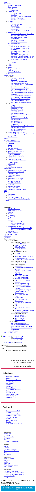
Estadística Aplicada (20, 248)
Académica (14, 15)
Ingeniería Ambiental (17, 110)
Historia (10, 67)
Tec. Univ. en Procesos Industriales (20, 97)
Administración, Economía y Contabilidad (22, 34)
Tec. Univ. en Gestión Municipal (20, 88)
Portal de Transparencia (10, 332)
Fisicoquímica (18, 274)
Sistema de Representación (22, 285)
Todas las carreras (12, 137)
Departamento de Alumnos (15, 210)
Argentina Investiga (9, 476)
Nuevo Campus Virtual (10, 234)
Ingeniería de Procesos (21, 299)
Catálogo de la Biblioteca (18, 224)
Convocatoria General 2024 (15, 178)
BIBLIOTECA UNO (17, 221)
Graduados (11, 157)
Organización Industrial (21, 294)
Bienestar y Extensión (10, 140)
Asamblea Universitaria (14, 5)
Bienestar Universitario (14, 141)
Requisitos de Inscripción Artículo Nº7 (21, 228)
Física (16, 250)
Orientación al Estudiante (15, 149)
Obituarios (10, 73)
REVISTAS (11, 195)
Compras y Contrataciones (15, 69)
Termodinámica (19, 301)
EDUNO (6, 192)
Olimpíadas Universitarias (15, 167)
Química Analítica (20, 320)
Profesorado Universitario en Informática (22, 126)
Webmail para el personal (11, 465)
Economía (17, 253)
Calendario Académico (14, 209)
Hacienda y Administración (18, 19)
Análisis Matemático (20, 244)
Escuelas (10, 21)
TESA (16, 296)
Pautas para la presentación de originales (19, 199)
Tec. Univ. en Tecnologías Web (19, 100)
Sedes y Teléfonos (9, 458)
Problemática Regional (21, 258)
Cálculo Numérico (20, 247)
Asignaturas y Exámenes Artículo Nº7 (21, 229)
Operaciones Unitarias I (21, 275)
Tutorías (8, 422)
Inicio (5, 2)
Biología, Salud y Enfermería (19, 35)
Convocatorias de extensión (18, 161)
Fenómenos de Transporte (22, 283)
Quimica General (19, 315)
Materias (10, 213)
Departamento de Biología (18, 323)
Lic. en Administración (17, 113)
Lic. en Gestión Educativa (18, 129)
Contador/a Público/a (17, 111)
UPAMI (10, 146)
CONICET (7, 477)
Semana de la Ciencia (14, 175)
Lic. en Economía (16, 119)
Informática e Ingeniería (17, 40)
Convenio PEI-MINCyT (14, 186)
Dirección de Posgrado (14, 43)
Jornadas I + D (12, 176)
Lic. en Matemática (16, 130)
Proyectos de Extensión (14, 159)
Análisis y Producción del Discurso (24, 259)
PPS (16, 304)
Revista (10, 165)
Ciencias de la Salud (16, 24)
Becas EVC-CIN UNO (14, 183)
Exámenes (10, 212)
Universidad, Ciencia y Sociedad (24, 256)
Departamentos (12, 32)
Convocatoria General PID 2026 (17, 170)
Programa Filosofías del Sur (14, 423)
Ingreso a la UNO (11, 381)
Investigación (8, 168)
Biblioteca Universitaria (12, 394)
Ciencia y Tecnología (17, 18)
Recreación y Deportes (14, 154)
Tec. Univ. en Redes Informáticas (20, 99)
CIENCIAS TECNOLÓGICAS (20, 30)
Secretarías (11, 11)
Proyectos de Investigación (13, 415)
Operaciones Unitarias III (22, 278)
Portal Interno (8, 466)
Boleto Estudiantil (13, 232)
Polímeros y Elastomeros (21, 312)
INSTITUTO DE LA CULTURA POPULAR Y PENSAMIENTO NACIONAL (20, 48)
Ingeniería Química (16, 108)
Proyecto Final (19, 297)
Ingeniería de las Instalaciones (23, 302)
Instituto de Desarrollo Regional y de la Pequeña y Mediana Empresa (22, 58)
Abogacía (14, 105)
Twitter (6, 462)
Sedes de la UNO (11, 392)
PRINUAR (11, 184)
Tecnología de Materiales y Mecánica (25, 310)
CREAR (13, 62)
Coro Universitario (13, 148)
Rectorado (10, 8)
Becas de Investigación (14, 181)
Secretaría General (16, 13)
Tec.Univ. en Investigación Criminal (21, 102)
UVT (5, 191)
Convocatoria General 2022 (15, 180)
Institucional (7, 3)
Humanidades (15, 26)
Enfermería (14, 80)
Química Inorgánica (20, 316)
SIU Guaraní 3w (11, 383)
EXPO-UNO (11, 164)
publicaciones (11, 194)
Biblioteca (10, 220)
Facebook (7, 460)
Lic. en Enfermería (16, 121)
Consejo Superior (12, 7)
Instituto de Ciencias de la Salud (20, 54)
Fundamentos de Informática (22, 263)
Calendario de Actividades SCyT (17, 189)
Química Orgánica (20, 318)
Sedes (9, 64)
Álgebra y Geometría (20, 245)
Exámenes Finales (11, 386)
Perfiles (10, 65)
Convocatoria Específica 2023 (16, 173)
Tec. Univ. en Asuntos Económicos (21, 95)
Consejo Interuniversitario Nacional (14, 474)
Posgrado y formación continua (16, 132)
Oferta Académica (9, 75)
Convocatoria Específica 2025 (16, 172)
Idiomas (10, 145)
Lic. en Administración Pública (19, 118)
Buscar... (3, 345)
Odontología (14, 124)
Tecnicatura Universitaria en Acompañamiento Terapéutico (19, 82)
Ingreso (6, 138)
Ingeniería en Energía (17, 107)
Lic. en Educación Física (18, 127)
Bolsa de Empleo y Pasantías (16, 156)
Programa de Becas (13, 143)
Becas (9, 218)
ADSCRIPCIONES (13, 187)
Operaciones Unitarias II (21, 277)
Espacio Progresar (13, 162)
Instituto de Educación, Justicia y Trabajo (22, 56)
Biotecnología (18, 266)
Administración (15, 23)
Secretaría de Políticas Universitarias (14, 472)
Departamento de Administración (20, 324)
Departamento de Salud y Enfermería (21, 326)
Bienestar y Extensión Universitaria (21, 16)
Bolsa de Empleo (11, 395)
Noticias (6, 200)
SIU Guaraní (11, 215)
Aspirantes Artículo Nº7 (14, 226)
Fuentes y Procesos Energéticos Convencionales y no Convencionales (23, 291)
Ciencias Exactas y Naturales (19, 42)
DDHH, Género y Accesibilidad (17, 151)
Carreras (8, 378)
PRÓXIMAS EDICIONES (15, 197)
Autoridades (14, 10)
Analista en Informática (17, 78)
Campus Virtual (12, 217)
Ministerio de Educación (11, 471)
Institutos (10, 45)
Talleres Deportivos (11, 417)
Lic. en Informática (16, 122)
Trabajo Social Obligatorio (13, 389)
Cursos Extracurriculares (14, 153)
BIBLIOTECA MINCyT (18, 223)
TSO (16, 305)
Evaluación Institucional (14, 72)
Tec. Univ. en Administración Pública (21, 91)
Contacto (10, 70)
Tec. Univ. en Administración (19, 89)
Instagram (7, 463)
